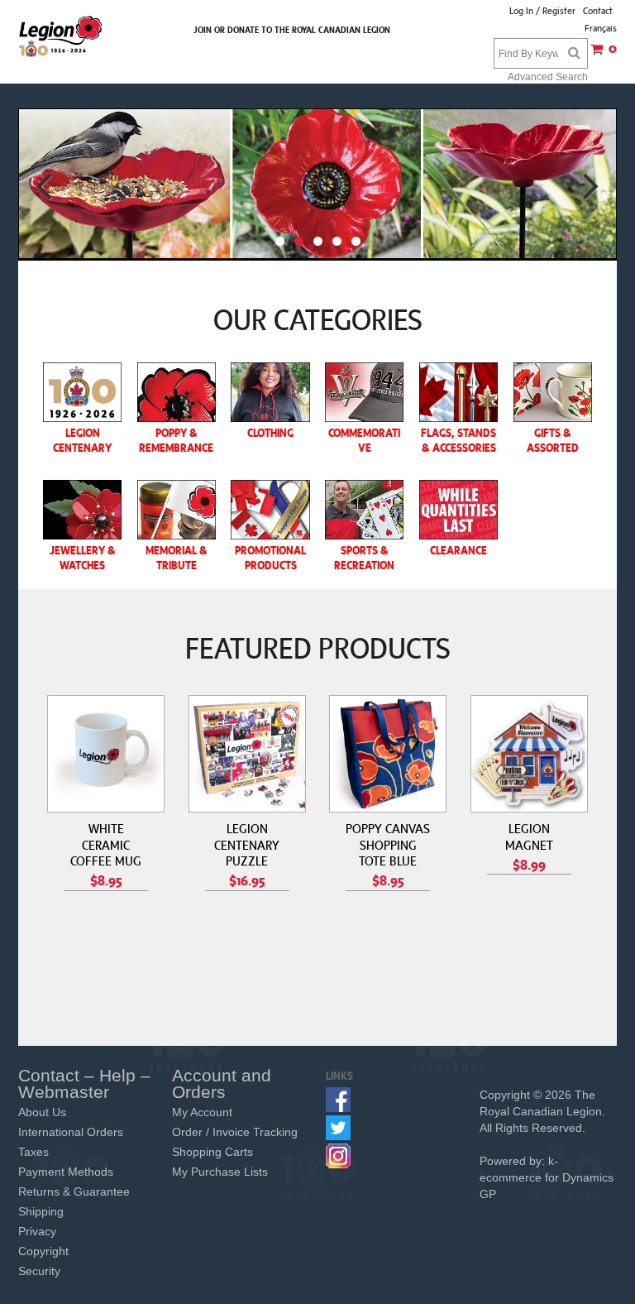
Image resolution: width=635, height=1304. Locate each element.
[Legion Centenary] (82, 392)
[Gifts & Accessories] (552, 392)
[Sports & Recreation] (364, 509)
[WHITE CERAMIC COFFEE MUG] (106, 754)
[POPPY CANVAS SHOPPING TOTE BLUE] (388, 754)
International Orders (70, 1132)
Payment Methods (65, 1171)
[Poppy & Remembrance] (176, 392)
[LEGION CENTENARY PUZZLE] (247, 754)
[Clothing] (270, 392)
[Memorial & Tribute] (176, 509)
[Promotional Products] (270, 509)
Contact (598, 10)
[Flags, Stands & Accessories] (458, 392)
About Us (42, 1112)
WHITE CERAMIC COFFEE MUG (105, 844)
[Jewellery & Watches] (82, 509)
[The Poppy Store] (61, 36)
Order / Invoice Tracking (235, 1132)
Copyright (43, 1251)
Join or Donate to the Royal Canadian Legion (291, 30)
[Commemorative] (364, 392)
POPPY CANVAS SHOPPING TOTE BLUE (388, 844)
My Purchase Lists (220, 1171)
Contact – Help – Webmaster (84, 1083)
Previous (43, 185)
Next (591, 185)
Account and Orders (221, 1083)
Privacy (37, 1231)
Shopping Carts (212, 1151)
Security (39, 1271)
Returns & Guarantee (74, 1191)
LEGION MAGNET (529, 836)
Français (601, 27)
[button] (602, 54)
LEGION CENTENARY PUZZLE (246, 844)
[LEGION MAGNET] (529, 754)
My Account (202, 1112)
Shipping (41, 1211)
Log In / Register (542, 10)
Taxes (33, 1151)
